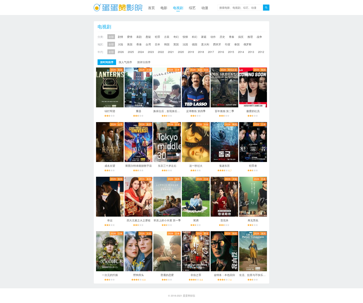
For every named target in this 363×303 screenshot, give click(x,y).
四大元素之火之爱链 (138, 220)
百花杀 (224, 220)
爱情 (129, 37)
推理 (250, 37)
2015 (231, 52)
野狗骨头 (138, 275)
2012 (261, 52)
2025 (131, 52)
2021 (171, 52)
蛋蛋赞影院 (189, 295)
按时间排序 (106, 62)
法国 (185, 44)
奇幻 (176, 37)
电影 (164, 7)
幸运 (109, 220)
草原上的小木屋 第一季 (167, 220)
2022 (161, 52)
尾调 (196, 220)
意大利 (205, 44)
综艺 (192, 7)
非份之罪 (196, 275)
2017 (211, 52)
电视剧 (178, 7)
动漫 (204, 7)
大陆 (120, 44)
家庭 (203, 37)
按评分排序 (143, 62)
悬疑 (148, 37)
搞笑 (241, 37)
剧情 (120, 37)
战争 (259, 37)
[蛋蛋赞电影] (118, 7)
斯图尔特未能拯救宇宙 (138, 165)
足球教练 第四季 (196, 111)
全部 (111, 37)
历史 (222, 37)
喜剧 (139, 37)
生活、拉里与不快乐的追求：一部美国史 (263, 275)
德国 (194, 44)
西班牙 (217, 44)
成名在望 (110, 165)
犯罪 (157, 37)
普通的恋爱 (167, 275)
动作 (213, 37)
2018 (201, 52)
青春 (231, 37)
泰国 (237, 44)
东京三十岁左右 (167, 165)
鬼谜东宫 (224, 165)
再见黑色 (253, 220)
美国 (129, 44)
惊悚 (185, 37)
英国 (176, 44)
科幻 (194, 37)
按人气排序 (125, 62)
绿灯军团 (110, 111)
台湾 (148, 44)
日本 (157, 44)
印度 (227, 44)
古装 (166, 37)
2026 (121, 52)
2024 (141, 52)
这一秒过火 (195, 165)
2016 (221, 52)
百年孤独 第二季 (224, 111)
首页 (151, 7)
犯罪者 (253, 165)
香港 (139, 44)
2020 (181, 52)
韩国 (166, 44)
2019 (191, 52)
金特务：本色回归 (224, 275)
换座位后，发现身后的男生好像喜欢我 (175, 111)
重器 (138, 111)
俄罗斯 (247, 44)
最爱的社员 (253, 111)
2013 (251, 52)
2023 (151, 52)
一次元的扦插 (110, 275)
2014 (241, 52)
